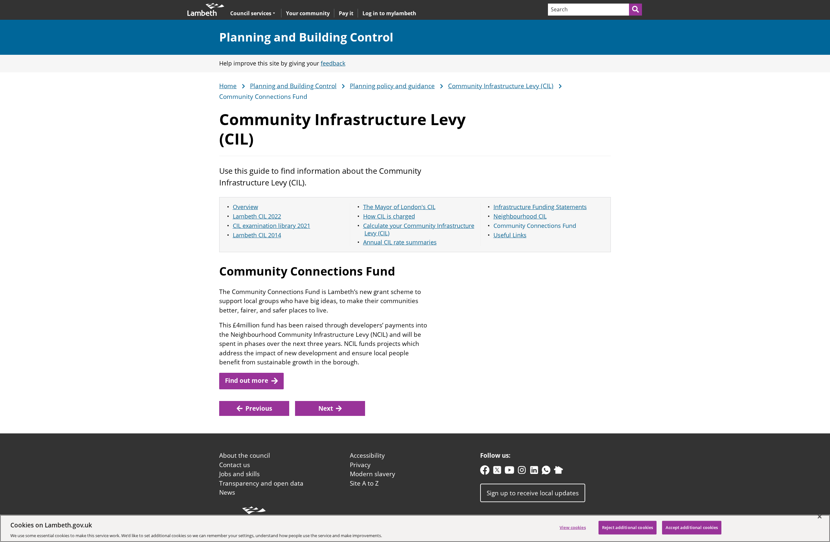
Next (325, 408)
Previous (258, 408)
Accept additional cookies (692, 527)
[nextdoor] (558, 471)
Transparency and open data (261, 483)
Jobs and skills (239, 474)
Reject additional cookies (627, 527)
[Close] (819, 516)
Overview (245, 207)
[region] (415, 528)
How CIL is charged (389, 216)
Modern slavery (372, 474)
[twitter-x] (497, 471)
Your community (308, 13)
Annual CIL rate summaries (400, 242)
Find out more (246, 380)
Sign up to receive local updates (533, 493)
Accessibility (367, 455)
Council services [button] (250, 13)
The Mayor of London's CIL (399, 207)
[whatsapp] (546, 471)
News (227, 492)
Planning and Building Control (306, 37)
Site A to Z (364, 483)
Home (228, 86)
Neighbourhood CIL (520, 216)
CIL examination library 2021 (271, 226)
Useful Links (510, 235)
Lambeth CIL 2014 (257, 235)
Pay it (346, 13)
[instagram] (522, 471)
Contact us (234, 465)
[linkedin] (534, 471)
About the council (244, 455)
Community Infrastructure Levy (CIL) (500, 86)
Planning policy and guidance (392, 86)
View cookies (573, 527)
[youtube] (509, 471)
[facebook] (485, 471)
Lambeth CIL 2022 (257, 216)
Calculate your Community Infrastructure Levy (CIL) (418, 229)
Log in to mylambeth (389, 13)
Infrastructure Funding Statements (540, 207)
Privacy (360, 465)
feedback (333, 63)
